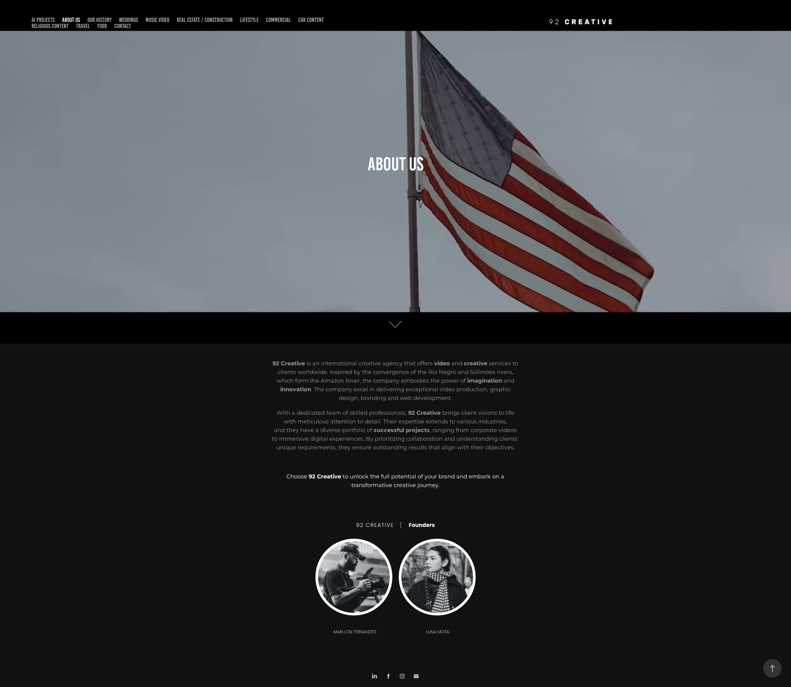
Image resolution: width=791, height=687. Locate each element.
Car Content (311, 20)
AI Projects (43, 20)
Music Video (157, 20)
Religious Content (50, 26)
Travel (83, 26)
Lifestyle (249, 20)
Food (102, 26)
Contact (122, 26)
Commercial (278, 20)
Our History (99, 20)
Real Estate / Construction (205, 20)
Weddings (128, 20)
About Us (71, 20)
